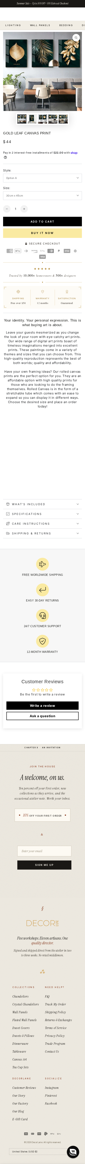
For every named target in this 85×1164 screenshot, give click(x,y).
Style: (7, 170)
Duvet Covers (21, 1028)
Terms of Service (56, 1028)
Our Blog (18, 1111)
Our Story (18, 1095)
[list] (42, 607)
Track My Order (55, 1004)
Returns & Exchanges (58, 1020)
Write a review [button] (42, 706)
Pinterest (51, 1095)
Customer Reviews (24, 1088)
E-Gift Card (20, 1119)
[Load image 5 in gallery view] (63, 119)
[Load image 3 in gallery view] (42, 119)
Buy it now (42, 233)
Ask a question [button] (42, 716)
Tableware (19, 1051)
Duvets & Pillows (23, 1036)
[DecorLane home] (42, 923)
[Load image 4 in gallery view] (52, 119)
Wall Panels (20, 1012)
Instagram (52, 1088)
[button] (73, 1152)
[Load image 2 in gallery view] (32, 119)
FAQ (47, 996)
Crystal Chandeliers (25, 1004)
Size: (6, 188)
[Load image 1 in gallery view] (21, 119)
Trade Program (55, 1043)
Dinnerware (20, 1043)
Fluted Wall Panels (24, 1020)
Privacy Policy (55, 1036)
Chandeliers (20, 996)
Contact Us (52, 1051)
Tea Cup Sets (20, 1067)
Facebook (51, 1103)
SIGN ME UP (44, 864)
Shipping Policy (55, 1012)
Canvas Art (19, 1059)
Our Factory (20, 1103)
